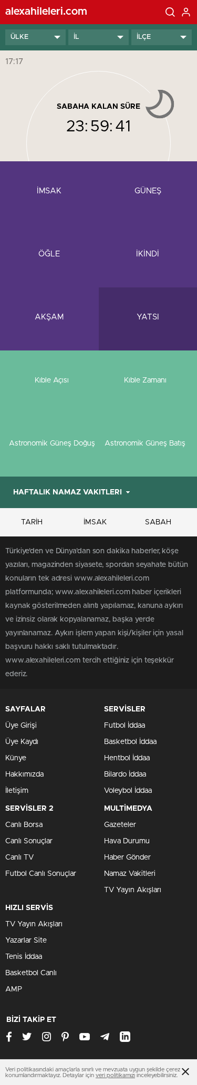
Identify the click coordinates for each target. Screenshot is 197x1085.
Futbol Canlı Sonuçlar (40, 873)
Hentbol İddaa (127, 758)
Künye (15, 758)
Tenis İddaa (23, 956)
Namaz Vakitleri (129, 873)
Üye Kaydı (21, 742)
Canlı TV (19, 857)
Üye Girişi (21, 725)
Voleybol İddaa (128, 790)
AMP (13, 989)
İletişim (16, 790)
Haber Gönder (127, 857)
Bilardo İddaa (125, 774)
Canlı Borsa (24, 825)
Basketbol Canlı (31, 973)
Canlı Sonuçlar (29, 841)
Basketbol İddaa (130, 742)
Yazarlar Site (26, 940)
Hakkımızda (24, 774)
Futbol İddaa (124, 725)
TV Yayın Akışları (132, 890)
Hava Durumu (127, 841)
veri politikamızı (115, 1075)
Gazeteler (120, 825)
